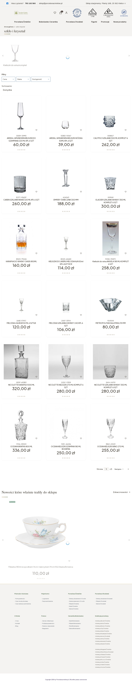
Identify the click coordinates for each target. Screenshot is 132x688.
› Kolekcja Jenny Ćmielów (102, 638)
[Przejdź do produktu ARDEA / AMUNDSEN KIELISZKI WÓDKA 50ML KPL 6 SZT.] (66, 115)
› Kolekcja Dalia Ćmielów (102, 631)
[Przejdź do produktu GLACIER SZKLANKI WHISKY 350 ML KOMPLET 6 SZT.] (110, 177)
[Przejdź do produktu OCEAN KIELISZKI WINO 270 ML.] (110, 423)
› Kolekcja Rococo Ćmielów (103, 659)
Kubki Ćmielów (73, 606)
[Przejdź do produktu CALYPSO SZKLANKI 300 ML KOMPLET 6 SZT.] (110, 115)
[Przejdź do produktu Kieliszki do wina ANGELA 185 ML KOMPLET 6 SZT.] (110, 238)
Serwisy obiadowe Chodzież (103, 598)
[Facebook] (7, 3)
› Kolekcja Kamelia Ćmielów (103, 641)
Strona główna (8, 27)
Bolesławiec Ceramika (48, 22)
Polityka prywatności (47, 623)
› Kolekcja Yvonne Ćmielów (102, 667)
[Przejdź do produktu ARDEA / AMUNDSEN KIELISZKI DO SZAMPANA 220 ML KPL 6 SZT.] (21, 115)
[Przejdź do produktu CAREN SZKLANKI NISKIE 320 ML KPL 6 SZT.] (21, 177)
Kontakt (17, 623)
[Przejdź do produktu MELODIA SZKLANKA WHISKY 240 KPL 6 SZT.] (66, 300)
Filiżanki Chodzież (100, 601)
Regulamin (45, 628)
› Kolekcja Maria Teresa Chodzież (104, 652)
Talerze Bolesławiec (74, 628)
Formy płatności (19, 598)
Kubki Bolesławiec (74, 621)
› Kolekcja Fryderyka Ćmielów (103, 633)
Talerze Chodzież (100, 603)
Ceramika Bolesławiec (76, 616)
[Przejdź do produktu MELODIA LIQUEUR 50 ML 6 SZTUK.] (21, 300)
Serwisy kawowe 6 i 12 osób (76, 601)
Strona (100, 469)
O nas (16, 621)
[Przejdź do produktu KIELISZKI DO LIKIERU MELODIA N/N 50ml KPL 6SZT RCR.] (66, 238)
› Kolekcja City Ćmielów (101, 628)
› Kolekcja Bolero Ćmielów (102, 626)
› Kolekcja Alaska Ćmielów (102, 643)
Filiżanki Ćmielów (73, 603)
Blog (16, 626)
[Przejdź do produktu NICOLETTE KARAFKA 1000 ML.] (21, 361)
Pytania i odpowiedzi (47, 626)
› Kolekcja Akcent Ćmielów (102, 621)
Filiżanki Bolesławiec (74, 623)
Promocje (105, 22)
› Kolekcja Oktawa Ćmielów (103, 654)
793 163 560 (30, 3)
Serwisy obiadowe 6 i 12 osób (77, 598)
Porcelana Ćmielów (22, 22)
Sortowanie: (7, 86)
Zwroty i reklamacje (47, 621)
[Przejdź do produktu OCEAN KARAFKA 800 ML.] (21, 423)
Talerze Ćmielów (73, 608)
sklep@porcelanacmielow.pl (50, 3)
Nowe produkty (119, 22)
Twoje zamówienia (47, 601)
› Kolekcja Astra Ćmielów (102, 623)
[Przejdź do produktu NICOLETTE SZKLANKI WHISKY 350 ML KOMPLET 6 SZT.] (110, 361)
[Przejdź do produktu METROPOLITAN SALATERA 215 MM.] (110, 300)
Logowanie (45, 598)
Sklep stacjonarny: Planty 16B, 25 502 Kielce (105, 3)
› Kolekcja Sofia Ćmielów (102, 662)
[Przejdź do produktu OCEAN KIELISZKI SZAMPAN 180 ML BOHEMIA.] (66, 423)
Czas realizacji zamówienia (22, 603)
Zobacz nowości (120, 492)
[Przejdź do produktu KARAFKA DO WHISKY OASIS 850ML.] (21, 238)
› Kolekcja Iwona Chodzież (102, 636)
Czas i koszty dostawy (21, 601)
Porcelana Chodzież (74, 22)
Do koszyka (17, 130)
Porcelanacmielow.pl (62, 679)
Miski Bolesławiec (73, 626)
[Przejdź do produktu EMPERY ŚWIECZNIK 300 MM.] (66, 177)
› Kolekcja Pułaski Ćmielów (102, 657)
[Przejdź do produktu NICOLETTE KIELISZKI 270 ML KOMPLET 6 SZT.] (66, 361)
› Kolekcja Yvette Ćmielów (102, 664)
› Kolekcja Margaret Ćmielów (103, 649)
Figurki (94, 22)
